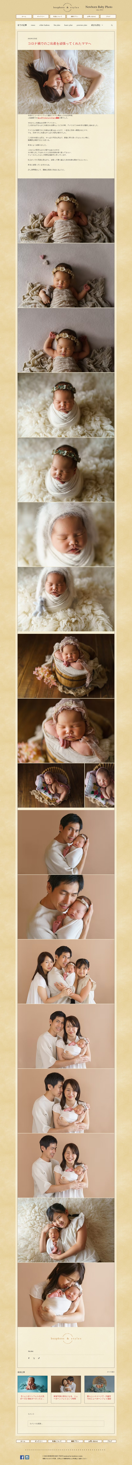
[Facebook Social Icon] (22, 1457)
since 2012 (99, 10)
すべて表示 (110, 1372)
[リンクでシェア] (39, 1358)
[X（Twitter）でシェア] (34, 1358)
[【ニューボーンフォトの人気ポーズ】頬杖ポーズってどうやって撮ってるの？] (32, 1384)
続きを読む (96, 25)
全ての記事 (22, 25)
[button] (112, 25)
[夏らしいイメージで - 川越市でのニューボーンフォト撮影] (99, 1384)
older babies (44, 25)
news (33, 25)
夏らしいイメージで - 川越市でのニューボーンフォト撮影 (99, 1397)
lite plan (57, 25)
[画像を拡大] (66, 210)
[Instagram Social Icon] (27, 1457)
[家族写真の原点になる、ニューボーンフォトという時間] (66, 1384)
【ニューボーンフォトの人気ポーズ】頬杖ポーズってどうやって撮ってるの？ (32, 1397)
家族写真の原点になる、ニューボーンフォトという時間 (66, 1397)
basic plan (68, 25)
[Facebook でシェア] (29, 1358)
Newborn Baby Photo (98, 7)
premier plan (82, 25)
